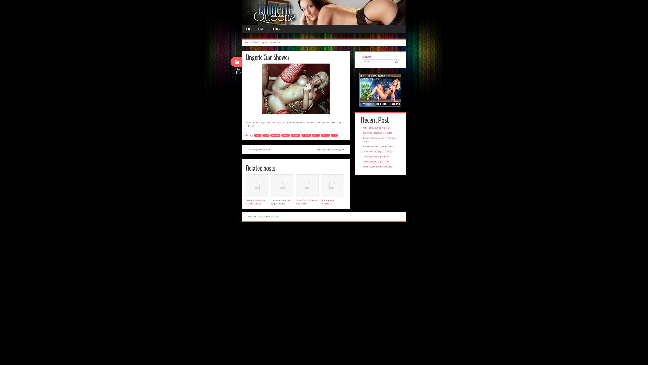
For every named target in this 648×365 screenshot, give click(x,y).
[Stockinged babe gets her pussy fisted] (282, 185)
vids (334, 136)
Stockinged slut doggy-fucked (376, 156)
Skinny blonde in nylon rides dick (378, 151)
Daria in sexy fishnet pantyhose (377, 167)
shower (306, 136)
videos (325, 136)
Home (248, 29)
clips (258, 136)
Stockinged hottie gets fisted (376, 162)
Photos (276, 29)
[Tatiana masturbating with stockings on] (257, 185)
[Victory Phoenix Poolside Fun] (332, 185)
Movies (261, 29)
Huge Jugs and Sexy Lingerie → (331, 149)
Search (367, 56)
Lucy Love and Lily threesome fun (378, 146)
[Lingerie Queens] (324, 12)
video (316, 136)
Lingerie (275, 136)
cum (266, 136)
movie (285, 136)
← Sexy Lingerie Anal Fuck (258, 149)
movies (296, 136)
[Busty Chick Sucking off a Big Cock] (307, 185)
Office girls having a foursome (376, 128)
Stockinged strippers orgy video (377, 133)
